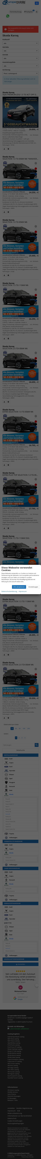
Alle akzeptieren (19, 587)
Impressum (23, 591)
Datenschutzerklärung (9, 591)
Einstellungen (33, 587)
